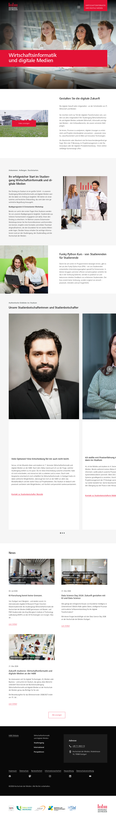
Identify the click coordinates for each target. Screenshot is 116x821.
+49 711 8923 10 (78, 746)
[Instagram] (50, 776)
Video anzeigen (24, 123)
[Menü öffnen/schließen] (79, 7)
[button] (113, 369)
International (39, 747)
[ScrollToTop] (111, 816)
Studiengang (39, 743)
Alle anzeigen (57, 715)
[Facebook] (10, 776)
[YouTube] (90, 776)
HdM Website (14, 736)
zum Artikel (13, 624)
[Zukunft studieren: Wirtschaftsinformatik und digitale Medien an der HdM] (32, 647)
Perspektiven (39, 752)
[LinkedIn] (70, 776)
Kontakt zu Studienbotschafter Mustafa (27, 494)
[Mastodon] (30, 776)
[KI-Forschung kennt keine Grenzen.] (32, 572)
